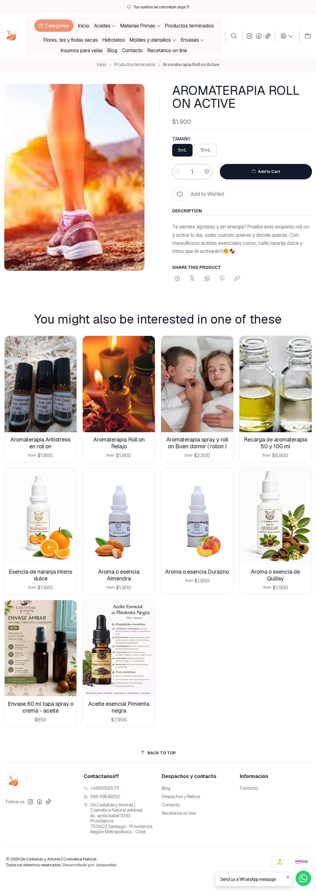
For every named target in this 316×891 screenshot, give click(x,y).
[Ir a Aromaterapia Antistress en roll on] (41, 384)
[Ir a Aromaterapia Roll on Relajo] (119, 384)
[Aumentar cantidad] (207, 171)
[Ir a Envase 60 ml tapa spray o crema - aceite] (41, 648)
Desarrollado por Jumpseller (89, 865)
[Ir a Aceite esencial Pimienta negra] (119, 648)
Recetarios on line (179, 813)
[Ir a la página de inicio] (11, 36)
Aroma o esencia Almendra (118, 575)
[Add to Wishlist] (67, 376)
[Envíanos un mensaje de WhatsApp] (303, 878)
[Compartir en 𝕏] (192, 278)
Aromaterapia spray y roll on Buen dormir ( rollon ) (197, 443)
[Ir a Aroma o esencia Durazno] (197, 516)
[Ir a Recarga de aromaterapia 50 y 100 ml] (275, 384)
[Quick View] (67, 392)
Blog (166, 788)
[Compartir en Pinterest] (222, 278)
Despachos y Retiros (181, 796)
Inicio (101, 65)
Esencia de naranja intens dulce (40, 575)
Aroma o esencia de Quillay (275, 575)
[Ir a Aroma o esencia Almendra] (119, 516)
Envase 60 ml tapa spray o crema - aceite (40, 707)
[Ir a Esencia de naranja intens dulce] (41, 516)
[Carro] (307, 36)
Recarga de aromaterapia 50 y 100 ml (275, 443)
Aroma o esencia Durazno (197, 571)
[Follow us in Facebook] (259, 36)
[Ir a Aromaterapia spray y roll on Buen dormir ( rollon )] (197, 384)
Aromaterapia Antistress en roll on (40, 443)
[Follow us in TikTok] (268, 36)
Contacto (171, 804)
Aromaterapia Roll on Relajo (119, 443)
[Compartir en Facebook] (177, 278)
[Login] (287, 36)
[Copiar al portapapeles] (237, 278)
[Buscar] (234, 36)
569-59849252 (105, 796)
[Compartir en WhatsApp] (207, 278)
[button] (53, 25)
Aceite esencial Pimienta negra (118, 707)
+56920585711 (104, 788)
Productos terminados (134, 65)
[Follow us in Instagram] (249, 36)
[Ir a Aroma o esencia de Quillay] (275, 516)
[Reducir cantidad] (178, 171)
